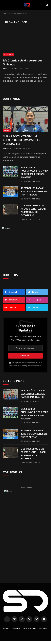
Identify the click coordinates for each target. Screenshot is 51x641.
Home (6, 628)
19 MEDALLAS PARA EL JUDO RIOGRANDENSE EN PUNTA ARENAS (34, 191)
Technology (29, 628)
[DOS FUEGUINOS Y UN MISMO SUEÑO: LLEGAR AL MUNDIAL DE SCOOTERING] (10, 209)
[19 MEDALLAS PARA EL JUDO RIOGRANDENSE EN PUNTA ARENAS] (10, 191)
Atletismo (8, 55)
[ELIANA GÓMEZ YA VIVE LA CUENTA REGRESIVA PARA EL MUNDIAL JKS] (25, 119)
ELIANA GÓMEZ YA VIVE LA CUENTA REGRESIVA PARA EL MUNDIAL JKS (21, 139)
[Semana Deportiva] (27, 5)
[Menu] (5, 5)
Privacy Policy (27, 366)
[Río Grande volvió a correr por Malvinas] (25, 43)
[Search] (46, 5)
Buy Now (43, 628)
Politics (16, 628)
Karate (7, 130)
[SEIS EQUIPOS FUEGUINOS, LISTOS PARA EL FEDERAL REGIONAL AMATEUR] (10, 171)
